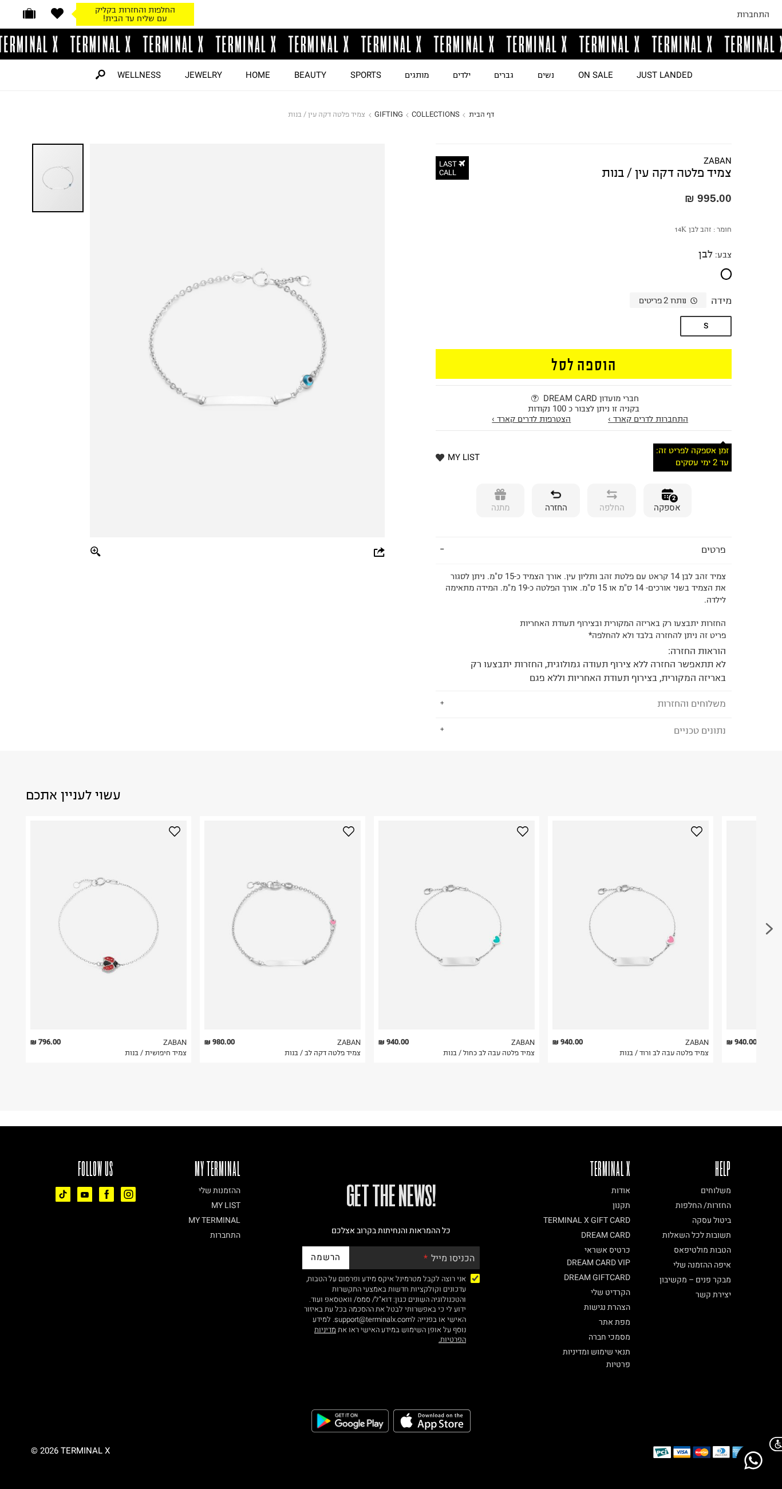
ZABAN (718, 161)
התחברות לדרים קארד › (648, 419)
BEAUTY (310, 75)
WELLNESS (139, 75)
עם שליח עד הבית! (135, 18)
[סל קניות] (29, 13)
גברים (504, 75)
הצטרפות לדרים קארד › (531, 419)
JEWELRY (203, 75)
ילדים (462, 75)
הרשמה (326, 1257)
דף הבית (481, 114)
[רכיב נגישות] (773, 1444)
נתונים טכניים (700, 730)
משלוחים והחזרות (691, 703)
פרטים (713, 549)
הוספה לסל (584, 363)
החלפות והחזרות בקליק (135, 10)
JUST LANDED (665, 75)
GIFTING (388, 114)
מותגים (417, 75)
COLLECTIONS (436, 114)
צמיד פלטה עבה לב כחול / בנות (489, 1052)
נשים (546, 75)
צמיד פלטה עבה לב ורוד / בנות (664, 1052)
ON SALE (595, 75)
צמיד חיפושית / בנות (156, 1052)
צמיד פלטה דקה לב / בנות (323, 1052)
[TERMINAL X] (391, 44)
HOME (258, 75)
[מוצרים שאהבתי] (57, 13)
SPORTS (365, 75)
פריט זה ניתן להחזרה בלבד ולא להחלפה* (585, 627)
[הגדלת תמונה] (96, 552)
